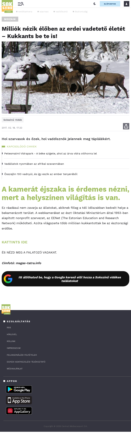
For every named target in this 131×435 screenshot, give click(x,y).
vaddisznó (62, 11)
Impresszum (13, 348)
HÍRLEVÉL (12, 334)
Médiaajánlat (15, 368)
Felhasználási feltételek (22, 355)
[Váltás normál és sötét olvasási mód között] (95, 4)
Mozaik (10, 19)
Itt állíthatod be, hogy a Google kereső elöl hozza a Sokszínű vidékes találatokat (69, 279)
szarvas (44, 11)
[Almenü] (20, 4)
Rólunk (11, 341)
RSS (9, 327)
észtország (81, 11)
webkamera (25, 11)
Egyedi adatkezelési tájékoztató (26, 362)
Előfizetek (110, 4)
